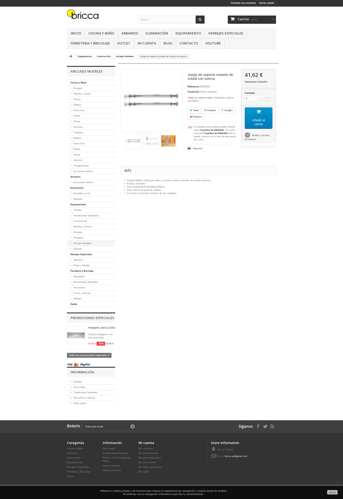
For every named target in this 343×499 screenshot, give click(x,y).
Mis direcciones (147, 462)
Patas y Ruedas (81, 265)
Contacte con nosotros (243, 3)
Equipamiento (188, 33)
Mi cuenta (146, 443)
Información (82, 372)
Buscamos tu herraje (84, 397)
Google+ (228, 110)
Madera (77, 104)
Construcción (80, 221)
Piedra (76, 116)
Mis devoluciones (148, 453)
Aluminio (77, 127)
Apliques (77, 199)
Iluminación (156, 33)
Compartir (210, 110)
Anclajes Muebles (82, 243)
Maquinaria (79, 276)
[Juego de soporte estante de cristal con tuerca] (133, 141)
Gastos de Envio (112, 470)
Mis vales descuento (149, 457)
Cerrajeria (78, 237)
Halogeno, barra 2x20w (101, 327)
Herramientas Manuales (85, 282)
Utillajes (77, 298)
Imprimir (198, 148)
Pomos (77, 99)
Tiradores (78, 132)
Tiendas (77, 210)
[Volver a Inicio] (70, 56)
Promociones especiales (92, 318)
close (332, 492)
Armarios (129, 33)
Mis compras (145, 448)
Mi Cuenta (147, 43)
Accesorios (79, 287)
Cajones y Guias (82, 93)
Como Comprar (111, 465)
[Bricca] (100, 15)
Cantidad (250, 93)
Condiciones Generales (85, 392)
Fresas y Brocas (82, 293)
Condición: (194, 91)
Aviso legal (79, 387)
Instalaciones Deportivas (86, 215)
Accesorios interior (83, 171)
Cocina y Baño (101, 33)
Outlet (123, 43)
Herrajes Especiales (225, 33)
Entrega (77, 381)
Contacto (189, 43)
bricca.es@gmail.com (236, 456)
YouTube (213, 43)
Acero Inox (79, 110)
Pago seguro (80, 403)
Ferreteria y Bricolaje (90, 43)
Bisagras (78, 88)
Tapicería (78, 260)
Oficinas (77, 248)
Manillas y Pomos (82, 226)
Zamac (77, 121)
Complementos (81, 165)
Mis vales (143, 471)
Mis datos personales (150, 467)
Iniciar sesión (266, 3)
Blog (167, 43)
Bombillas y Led (81, 193)
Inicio (76, 33)
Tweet (195, 110)
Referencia (193, 86)
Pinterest (197, 116)
